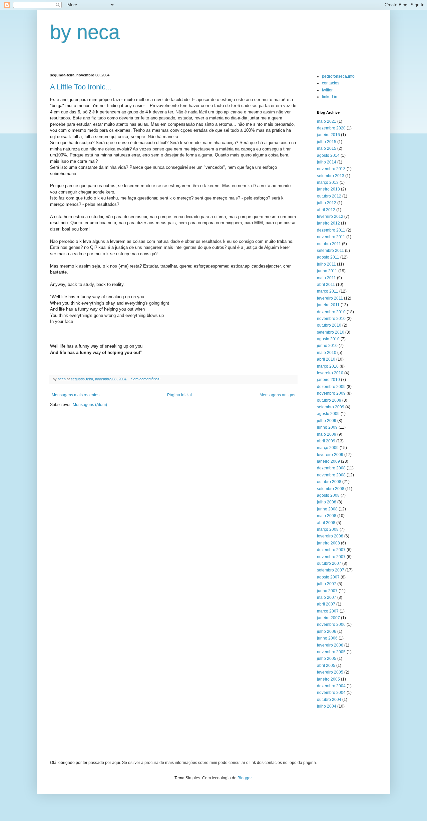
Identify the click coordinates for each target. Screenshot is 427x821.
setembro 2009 (330, 407)
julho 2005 (326, 658)
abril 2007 (326, 604)
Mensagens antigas (277, 395)
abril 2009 (326, 441)
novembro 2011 (331, 237)
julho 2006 (326, 631)
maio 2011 (326, 278)
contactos (330, 83)
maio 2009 (326, 434)
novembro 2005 (331, 652)
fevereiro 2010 (330, 373)
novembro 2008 (331, 475)
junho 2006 (327, 638)
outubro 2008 (329, 481)
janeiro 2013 (328, 189)
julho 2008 (326, 502)
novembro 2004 (331, 692)
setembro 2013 (330, 175)
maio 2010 (326, 352)
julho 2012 (326, 202)
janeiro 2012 (328, 223)
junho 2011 (327, 271)
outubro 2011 (329, 244)
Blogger (245, 778)
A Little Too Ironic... (80, 87)
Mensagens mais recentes (75, 395)
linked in (329, 96)
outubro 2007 (329, 563)
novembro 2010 (331, 318)
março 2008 (328, 529)
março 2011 (327, 291)
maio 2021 (326, 121)
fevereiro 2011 (330, 298)
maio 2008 (326, 515)
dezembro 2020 (331, 128)
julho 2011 (326, 264)
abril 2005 (326, 665)
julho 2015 (326, 141)
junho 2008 (327, 509)
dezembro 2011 (331, 230)
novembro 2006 (331, 624)
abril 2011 (326, 284)
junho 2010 (327, 345)
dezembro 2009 (331, 386)
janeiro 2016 (328, 134)
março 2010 (328, 366)
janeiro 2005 (328, 679)
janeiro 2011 (328, 305)
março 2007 (328, 611)
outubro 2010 (329, 325)
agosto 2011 (328, 257)
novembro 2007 (331, 556)
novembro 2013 (331, 168)
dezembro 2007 (331, 549)
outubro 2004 (329, 699)
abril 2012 (326, 210)
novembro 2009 (331, 393)
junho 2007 (327, 590)
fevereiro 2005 (330, 672)
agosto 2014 (328, 155)
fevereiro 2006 (330, 645)
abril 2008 (326, 522)
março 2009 (328, 447)
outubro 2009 (329, 400)
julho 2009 (326, 420)
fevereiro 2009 (330, 454)
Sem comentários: (146, 379)
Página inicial (179, 395)
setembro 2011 (330, 250)
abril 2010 (326, 359)
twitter (327, 90)
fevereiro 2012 (330, 216)
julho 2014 (326, 162)
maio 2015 (326, 148)
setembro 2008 (330, 488)
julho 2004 (326, 706)
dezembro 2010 (331, 312)
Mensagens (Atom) (90, 404)
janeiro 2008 (328, 543)
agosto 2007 (328, 577)
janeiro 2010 (328, 379)
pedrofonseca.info (338, 76)
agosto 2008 (328, 495)
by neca (85, 32)
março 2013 (328, 182)
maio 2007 (326, 597)
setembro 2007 (330, 570)
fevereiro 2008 (330, 536)
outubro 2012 (329, 196)
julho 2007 (326, 583)
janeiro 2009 (328, 461)
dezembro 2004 (331, 686)
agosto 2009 (328, 413)
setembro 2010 (330, 332)
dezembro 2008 (331, 468)
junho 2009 (327, 427)
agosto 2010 (328, 339)
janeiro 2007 (328, 617)
